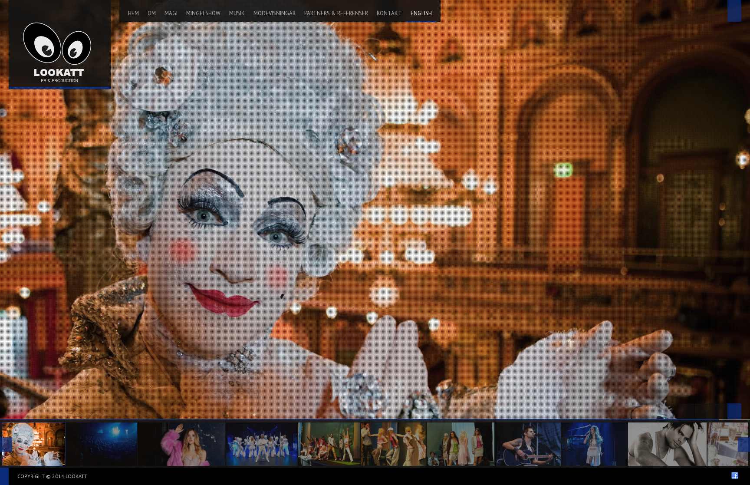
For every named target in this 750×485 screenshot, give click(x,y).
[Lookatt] (60, 43)
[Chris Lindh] (528, 444)
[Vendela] (182, 444)
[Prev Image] (686, 411)
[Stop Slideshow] (703, 411)
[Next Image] (719, 411)
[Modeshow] (329, 444)
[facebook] (734, 475)
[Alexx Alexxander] (102, 444)
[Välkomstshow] (34, 444)
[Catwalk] (461, 444)
